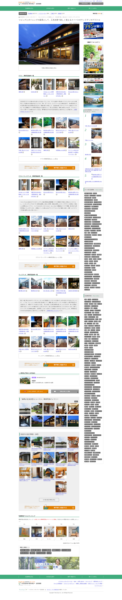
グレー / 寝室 (87, 450)
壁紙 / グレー (91, 406)
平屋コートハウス (89, 140)
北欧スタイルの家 (96, 245)
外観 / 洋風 (91, 303)
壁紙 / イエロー (95, 408)
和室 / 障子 (99, 459)
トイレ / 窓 (87, 360)
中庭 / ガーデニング (94, 378)
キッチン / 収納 (87, 365)
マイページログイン (97, 3)
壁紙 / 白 (96, 404)
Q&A (94, 1)
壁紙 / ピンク (87, 411)
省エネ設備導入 (87, 256)
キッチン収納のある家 (89, 243)
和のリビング (87, 265)
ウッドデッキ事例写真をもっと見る (49, 356)
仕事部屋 (94, 336)
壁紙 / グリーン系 (88, 408)
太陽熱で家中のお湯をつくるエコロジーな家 (61, 464)
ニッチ (86, 343)
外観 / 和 (86, 303)
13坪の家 (91, 261)
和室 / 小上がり (92, 461)
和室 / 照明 (87, 459)
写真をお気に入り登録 (65, 391)
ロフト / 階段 (99, 373)
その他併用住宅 (93, 280)
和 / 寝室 (96, 446)
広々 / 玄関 (93, 395)
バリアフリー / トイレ (95, 226)
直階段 (86, 325)
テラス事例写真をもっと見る (49, 159)
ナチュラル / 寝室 (88, 448)
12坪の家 (95, 261)
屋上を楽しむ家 (96, 250)
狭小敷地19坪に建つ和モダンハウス (36, 464)
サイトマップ (89, 581)
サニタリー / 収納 (97, 356)
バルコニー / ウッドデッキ (89, 384)
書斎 (98, 334)
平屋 (85, 232)
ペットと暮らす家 (88, 221)
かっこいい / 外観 (88, 301)
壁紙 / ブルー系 (98, 406)
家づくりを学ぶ (93, 8)
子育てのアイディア (88, 272)
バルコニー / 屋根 (96, 389)
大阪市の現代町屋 (72, 290)
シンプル (98, 330)
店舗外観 (95, 345)
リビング (95, 308)
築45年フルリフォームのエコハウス (24, 464)
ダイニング (87, 310)
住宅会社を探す (50, 8)
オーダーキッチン (96, 276)
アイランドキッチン (88, 276)
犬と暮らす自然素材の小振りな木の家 (36, 480)
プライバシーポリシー (69, 583)
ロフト (97, 319)
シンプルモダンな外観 (96, 301)
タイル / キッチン (88, 443)
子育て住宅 (99, 195)
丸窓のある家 (71, 349)
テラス (86, 321)
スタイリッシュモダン (94, 332)
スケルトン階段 (87, 327)
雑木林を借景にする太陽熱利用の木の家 (48, 480)
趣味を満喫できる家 (88, 217)
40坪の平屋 (87, 287)
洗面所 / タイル (98, 354)
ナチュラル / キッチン (97, 435)
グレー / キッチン (94, 437)
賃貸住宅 (94, 197)
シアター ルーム (87, 219)
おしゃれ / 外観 (95, 299)
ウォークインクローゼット (89, 319)
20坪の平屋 (98, 287)
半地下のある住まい (23, 448)
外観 (85, 299)
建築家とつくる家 (95, 206)
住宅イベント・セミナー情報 (95, 583)
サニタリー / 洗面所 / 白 (89, 349)
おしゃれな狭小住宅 (95, 256)
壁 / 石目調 (87, 415)
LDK (91, 308)
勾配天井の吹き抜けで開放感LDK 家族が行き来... (61, 94)
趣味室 (98, 336)
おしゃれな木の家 (88, 252)
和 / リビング (87, 417)
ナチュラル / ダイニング (96, 426)
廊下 (95, 334)
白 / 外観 (89, 299)
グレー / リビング (97, 424)
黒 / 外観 (90, 347)
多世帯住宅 (96, 274)
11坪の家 (86, 261)
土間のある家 (94, 219)
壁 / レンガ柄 (91, 413)
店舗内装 (86, 345)
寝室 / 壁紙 (92, 446)
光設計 (34, 381)
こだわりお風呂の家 (96, 217)
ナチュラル (93, 330)
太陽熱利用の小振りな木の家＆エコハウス (61, 494)
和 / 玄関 (98, 395)
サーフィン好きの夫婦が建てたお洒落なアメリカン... (73, 152)
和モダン (93, 267)
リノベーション (98, 585)
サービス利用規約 (58, 583)
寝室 (93, 312)
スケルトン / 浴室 (95, 358)
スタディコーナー (88, 336)
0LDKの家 (33, 91)
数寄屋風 (91, 334)
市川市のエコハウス (60, 479)
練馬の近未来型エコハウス (61, 449)
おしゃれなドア (91, 343)
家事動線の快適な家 (88, 204)
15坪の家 (91, 263)
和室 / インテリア (93, 459)
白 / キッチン (87, 437)
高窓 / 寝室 (93, 450)
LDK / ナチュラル (88, 400)
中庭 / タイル (87, 378)
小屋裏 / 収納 (87, 373)
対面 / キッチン (97, 310)
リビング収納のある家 (89, 241)
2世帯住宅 (86, 195)
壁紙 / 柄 (92, 411)
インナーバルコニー (96, 391)
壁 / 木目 (86, 413)
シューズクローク (88, 369)
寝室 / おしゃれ (95, 443)
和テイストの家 (94, 232)
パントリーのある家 (88, 245)
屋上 (85, 330)
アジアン (86, 334)
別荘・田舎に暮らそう (97, 204)
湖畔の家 (21, 91)
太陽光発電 (99, 254)
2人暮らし (98, 230)
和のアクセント (87, 267)
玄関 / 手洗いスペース (88, 356)
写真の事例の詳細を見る (49, 68)
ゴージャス (87, 332)
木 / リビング (99, 417)
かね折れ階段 (91, 325)
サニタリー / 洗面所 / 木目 (89, 354)
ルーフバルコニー (88, 391)
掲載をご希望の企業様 (81, 583)
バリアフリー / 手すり (96, 228)
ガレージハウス (92, 195)
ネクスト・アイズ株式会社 (53, 589)
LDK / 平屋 (98, 402)
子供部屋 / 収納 (95, 454)
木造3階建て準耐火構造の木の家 (48, 464)
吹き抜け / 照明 (87, 395)
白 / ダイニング (87, 426)
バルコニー (91, 321)
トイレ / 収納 (92, 360)
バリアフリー (87, 226)
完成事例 (30, 13)
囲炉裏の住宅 (22, 290)
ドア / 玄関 (99, 303)
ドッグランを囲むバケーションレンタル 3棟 (74, 250)
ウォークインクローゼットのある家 (91, 239)
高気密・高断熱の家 (88, 193)
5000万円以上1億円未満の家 (90, 210)
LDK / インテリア (95, 400)
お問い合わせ (99, 1)
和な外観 (98, 265)
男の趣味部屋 (94, 285)
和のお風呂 (93, 265)
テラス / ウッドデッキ (88, 382)
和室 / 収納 (87, 461)
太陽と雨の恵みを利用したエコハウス (36, 449)
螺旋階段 (93, 327)
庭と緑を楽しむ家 (48, 290)
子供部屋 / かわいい (96, 452)
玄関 (95, 303)
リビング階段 (97, 325)
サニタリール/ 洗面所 (97, 314)
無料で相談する (72, 8)
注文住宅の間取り (88, 197)
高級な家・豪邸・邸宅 (89, 202)
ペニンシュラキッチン (89, 278)
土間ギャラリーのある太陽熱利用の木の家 (73, 464)
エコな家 (94, 252)
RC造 (89, 232)
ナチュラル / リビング (88, 424)
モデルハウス (93, 230)
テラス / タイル (96, 382)
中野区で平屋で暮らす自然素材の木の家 (48, 449)
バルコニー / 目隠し (88, 389)
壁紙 (89, 338)
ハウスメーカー (42, 13)
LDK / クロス (87, 404)
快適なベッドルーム (96, 221)
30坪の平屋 (92, 287)
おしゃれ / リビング (96, 419)
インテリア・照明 (95, 338)
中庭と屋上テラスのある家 (91, 125)
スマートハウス (87, 254)
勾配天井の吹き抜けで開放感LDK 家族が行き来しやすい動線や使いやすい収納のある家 (93, 170)
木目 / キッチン (93, 439)
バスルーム (90, 314)
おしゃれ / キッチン (88, 435)
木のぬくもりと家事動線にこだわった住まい (48, 94)
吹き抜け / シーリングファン (90, 393)
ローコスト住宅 (87, 206)
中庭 (100, 319)
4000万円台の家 (95, 208)
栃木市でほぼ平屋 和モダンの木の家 (73, 449)
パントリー (87, 371)
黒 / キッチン (87, 439)
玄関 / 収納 (93, 365)
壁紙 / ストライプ (98, 411)
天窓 (99, 321)
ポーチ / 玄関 (87, 308)
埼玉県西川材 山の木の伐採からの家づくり (24, 480)
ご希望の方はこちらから (52, 310)
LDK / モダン (87, 402)
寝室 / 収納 (87, 367)
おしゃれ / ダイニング (88, 428)
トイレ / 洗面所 (87, 358)
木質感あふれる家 (60, 150)
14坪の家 (86, 263)
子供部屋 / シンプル (88, 452)
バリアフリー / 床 (88, 228)
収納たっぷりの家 (88, 237)
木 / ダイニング (96, 428)
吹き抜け (95, 321)
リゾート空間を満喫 (97, 202)
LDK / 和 (92, 404)
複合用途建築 (98, 343)
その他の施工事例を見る (49, 499)
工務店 (52, 13)
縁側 (94, 323)
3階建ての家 (87, 230)
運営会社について (98, 581)
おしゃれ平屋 (87, 289)
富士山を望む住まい (73, 91)
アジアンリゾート (88, 283)
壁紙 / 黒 (86, 406)
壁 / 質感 (96, 413)
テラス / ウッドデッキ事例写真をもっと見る (49, 257)
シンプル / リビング (88, 419)
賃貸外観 (86, 347)
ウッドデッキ (89, 323)
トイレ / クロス (98, 360)
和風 (88, 330)
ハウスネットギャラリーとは (85, 1)
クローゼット (95, 369)
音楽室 (86, 338)
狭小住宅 (94, 193)
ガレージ (98, 327)
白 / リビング (93, 417)
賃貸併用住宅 (87, 280)
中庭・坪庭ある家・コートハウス (90, 215)
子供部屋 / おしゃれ (88, 454)
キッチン (91, 310)
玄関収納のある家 (97, 243)
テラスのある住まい (88, 250)
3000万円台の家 (87, 208)
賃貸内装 (91, 345)
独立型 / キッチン (88, 312)
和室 (95, 263)
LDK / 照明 (92, 402)
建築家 (60, 13)
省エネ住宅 (94, 254)
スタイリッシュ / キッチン (89, 441)
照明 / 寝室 (94, 448)
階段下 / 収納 (93, 373)
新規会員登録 (85, 3)
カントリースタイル (96, 283)
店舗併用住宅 (96, 278)
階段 (97, 323)
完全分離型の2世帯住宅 (89, 274)
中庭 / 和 (97, 380)
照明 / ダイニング (88, 430)
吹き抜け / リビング (93, 415)
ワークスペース (87, 285)
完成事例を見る (29, 8)
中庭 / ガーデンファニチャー (90, 380)
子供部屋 (97, 312)
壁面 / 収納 (99, 365)
